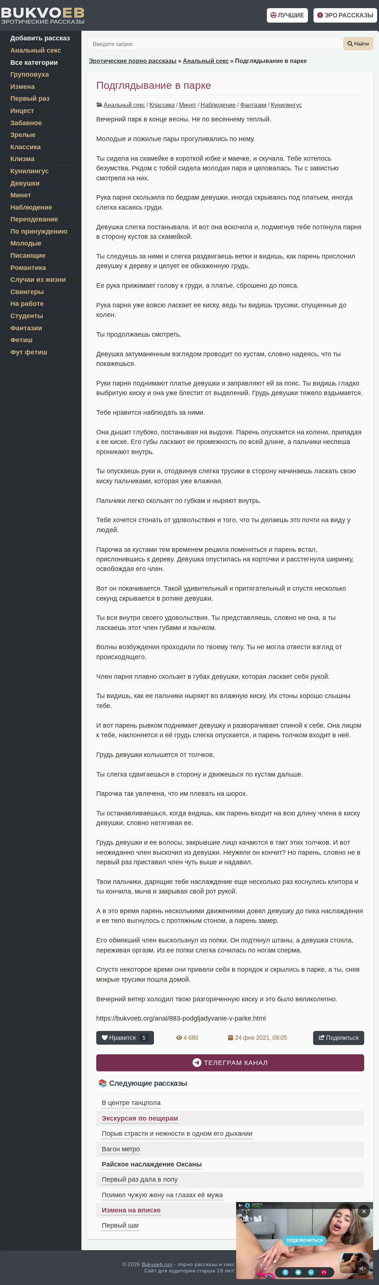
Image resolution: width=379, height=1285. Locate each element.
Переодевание (34, 219)
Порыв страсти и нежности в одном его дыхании (177, 1133)
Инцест (22, 110)
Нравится (126, 1038)
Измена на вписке (131, 1210)
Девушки (25, 183)
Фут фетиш (28, 352)
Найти (361, 44)
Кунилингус (286, 105)
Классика (162, 105)
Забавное (26, 123)
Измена (22, 86)
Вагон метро (121, 1149)
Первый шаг (121, 1225)
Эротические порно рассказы (133, 61)
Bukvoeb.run (157, 1264)
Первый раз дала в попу (140, 1179)
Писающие (28, 255)
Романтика (28, 267)
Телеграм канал (235, 1063)
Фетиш (21, 340)
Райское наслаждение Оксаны (152, 1164)
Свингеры (27, 292)
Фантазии (253, 105)
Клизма (22, 159)
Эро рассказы (348, 15)
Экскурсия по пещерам (140, 1118)
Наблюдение (218, 105)
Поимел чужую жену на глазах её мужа (162, 1195)
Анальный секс (206, 61)
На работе (27, 303)
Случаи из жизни (38, 279)
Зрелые (23, 134)
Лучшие (290, 15)
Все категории (34, 62)
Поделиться (342, 1038)
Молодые (25, 243)
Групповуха (29, 74)
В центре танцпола (131, 1103)
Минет (187, 105)
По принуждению (38, 231)
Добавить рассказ (40, 38)
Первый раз (30, 98)
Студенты (26, 316)
